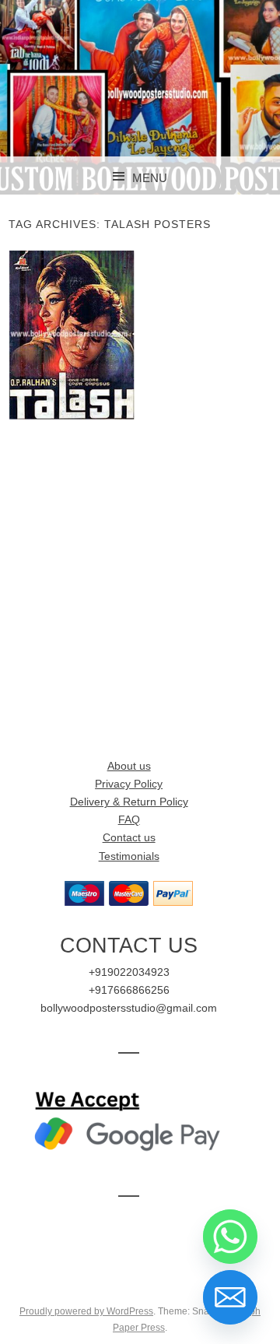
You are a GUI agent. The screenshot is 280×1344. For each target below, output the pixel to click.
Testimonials (129, 856)
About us (129, 766)
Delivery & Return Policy (129, 802)
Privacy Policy (129, 784)
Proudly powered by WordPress (86, 1311)
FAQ (129, 820)
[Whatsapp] (230, 1236)
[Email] (230, 1297)
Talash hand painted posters (72, 335)
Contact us (129, 838)
